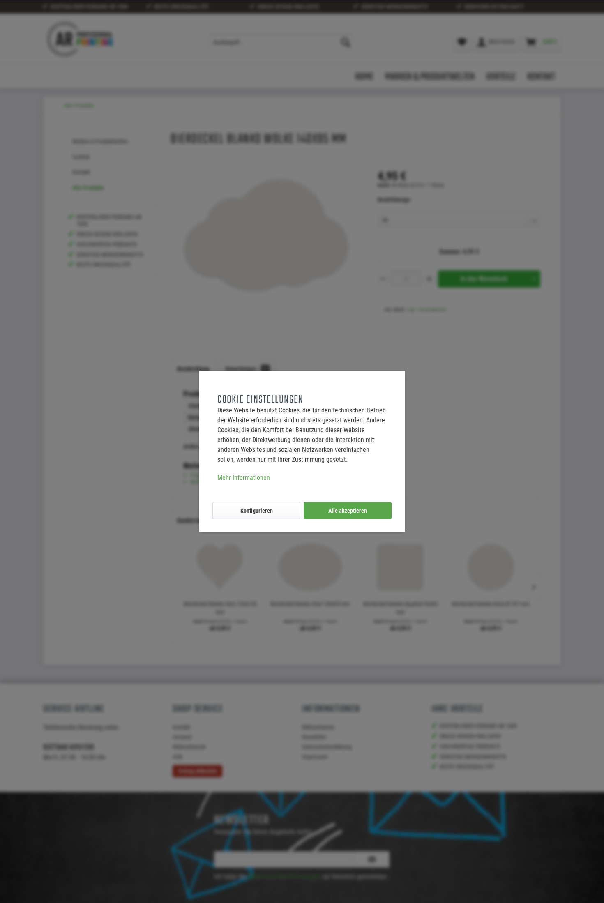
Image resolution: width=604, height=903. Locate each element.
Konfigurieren (256, 510)
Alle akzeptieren (347, 510)
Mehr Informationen (243, 477)
